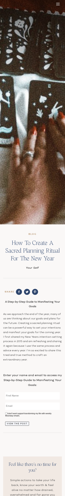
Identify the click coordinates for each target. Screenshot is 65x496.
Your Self (32, 267)
